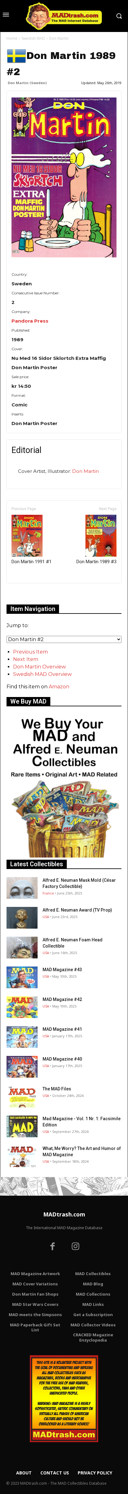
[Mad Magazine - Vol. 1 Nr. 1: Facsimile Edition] (22, 1126)
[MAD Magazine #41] (22, 1037)
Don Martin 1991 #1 (31, 561)
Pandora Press (29, 321)
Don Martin (85, 471)
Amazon (59, 687)
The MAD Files (57, 1088)
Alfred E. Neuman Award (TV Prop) (77, 910)
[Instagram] (75, 1247)
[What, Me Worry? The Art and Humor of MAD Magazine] (22, 1156)
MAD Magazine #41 (62, 1029)
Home (12, 38)
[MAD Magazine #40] (22, 1067)
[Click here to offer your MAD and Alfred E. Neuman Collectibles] (64, 856)
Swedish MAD (33, 38)
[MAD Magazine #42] (22, 1007)
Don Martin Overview (39, 667)
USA (46, 916)
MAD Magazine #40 (62, 1059)
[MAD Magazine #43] (22, 977)
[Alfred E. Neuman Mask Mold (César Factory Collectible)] (22, 888)
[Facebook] (52, 1247)
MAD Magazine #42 (62, 999)
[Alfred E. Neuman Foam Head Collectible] (22, 947)
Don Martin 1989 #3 (96, 561)
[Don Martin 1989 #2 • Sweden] (64, 177)
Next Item (25, 659)
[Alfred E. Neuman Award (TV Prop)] (22, 918)
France (48, 893)
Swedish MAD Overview (42, 674)
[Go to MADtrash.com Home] (64, 16)
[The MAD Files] (22, 1096)
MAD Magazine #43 (62, 969)
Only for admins (28, 594)
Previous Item (30, 652)
